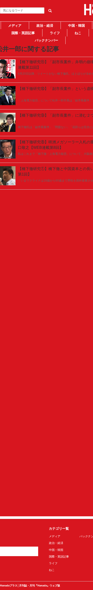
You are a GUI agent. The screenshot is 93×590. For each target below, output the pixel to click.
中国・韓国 (76, 25)
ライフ (55, 33)
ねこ (78, 33)
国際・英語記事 (23, 33)
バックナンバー (46, 40)
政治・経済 (44, 25)
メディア (14, 25)
